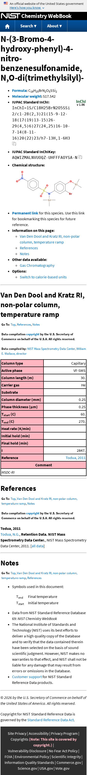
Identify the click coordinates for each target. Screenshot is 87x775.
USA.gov (46, 768)
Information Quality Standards (29, 762)
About (52, 26)
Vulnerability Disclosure (27, 750)
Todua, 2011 (76, 457)
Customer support (27, 676)
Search (26, 26)
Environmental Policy (32, 756)
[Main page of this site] (7, 26)
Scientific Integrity (66, 756)
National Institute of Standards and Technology (10, 16)
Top (13, 324)
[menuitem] (7, 26)
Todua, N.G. (9, 534)
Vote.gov (62, 768)
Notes (24, 253)
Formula (19, 90)
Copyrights (19, 739)
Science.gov (27, 768)
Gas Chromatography (37, 265)
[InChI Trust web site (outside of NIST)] (81, 105)
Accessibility (39, 733)
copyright (32, 334)
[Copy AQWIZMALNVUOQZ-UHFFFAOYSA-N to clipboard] (80, 158)
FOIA (8, 756)
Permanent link (25, 213)
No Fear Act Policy (63, 750)
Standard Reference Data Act (50, 719)
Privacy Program (64, 733)
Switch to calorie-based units (43, 276)
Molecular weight (26, 96)
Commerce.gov (69, 762)
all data (38, 545)
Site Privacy (17, 733)
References (29, 247)
